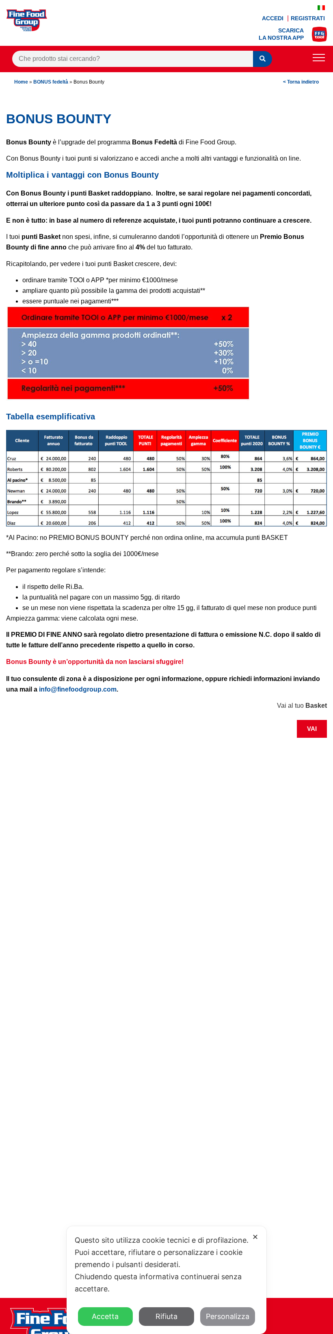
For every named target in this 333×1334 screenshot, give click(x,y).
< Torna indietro (301, 81)
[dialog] (166, 1280)
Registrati (308, 18)
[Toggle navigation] (319, 59)
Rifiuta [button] (166, 1316)
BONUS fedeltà (50, 81)
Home (21, 81)
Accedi (273, 18)
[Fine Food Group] (27, 29)
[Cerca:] (132, 59)
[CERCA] (262, 59)
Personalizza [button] (227, 1316)
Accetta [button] (105, 1316)
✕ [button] (255, 1237)
